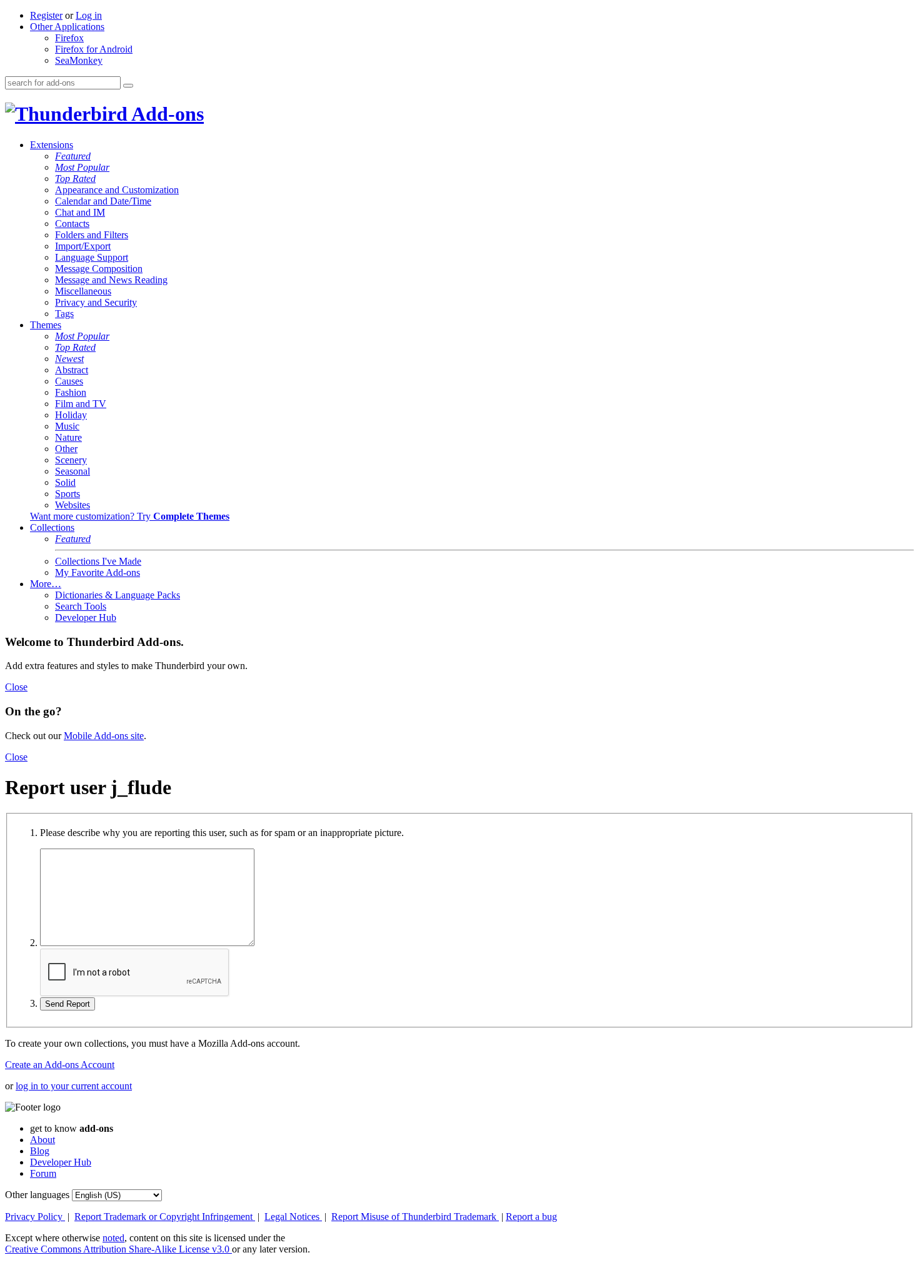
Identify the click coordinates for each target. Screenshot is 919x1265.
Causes (69, 381)
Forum (43, 1173)
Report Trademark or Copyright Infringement (164, 1216)
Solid (65, 482)
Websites (72, 505)
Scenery (71, 460)
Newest (69, 358)
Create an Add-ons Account (59, 1064)
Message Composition (99, 268)
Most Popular (82, 167)
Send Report (67, 1004)
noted (113, 1237)
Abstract (71, 370)
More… (45, 583)
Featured (73, 156)
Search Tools (80, 606)
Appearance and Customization (117, 189)
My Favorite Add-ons (97, 572)
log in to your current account (74, 1086)
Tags (64, 313)
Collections (52, 527)
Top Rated (75, 178)
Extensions (51, 144)
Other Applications (67, 26)
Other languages (37, 1194)
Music (67, 426)
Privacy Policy (35, 1216)
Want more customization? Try (129, 516)
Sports (67, 493)
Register (46, 15)
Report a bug (531, 1216)
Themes (45, 325)
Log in (89, 15)
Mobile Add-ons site (104, 735)
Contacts (72, 223)
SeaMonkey (79, 60)
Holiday (71, 415)
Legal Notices (293, 1216)
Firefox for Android (94, 49)
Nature (68, 437)
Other (66, 448)
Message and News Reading (111, 280)
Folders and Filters (91, 234)
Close (16, 687)
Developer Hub (85, 617)
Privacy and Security (96, 302)
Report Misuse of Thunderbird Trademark (415, 1216)
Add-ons (166, 114)
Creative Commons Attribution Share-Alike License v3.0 (118, 1249)
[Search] (128, 86)
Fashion (70, 392)
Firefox (69, 38)
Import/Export (83, 246)
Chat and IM (80, 212)
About (42, 1139)
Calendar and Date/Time (103, 201)
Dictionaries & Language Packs (117, 595)
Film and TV (80, 403)
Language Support (91, 257)
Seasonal (72, 471)
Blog (39, 1151)
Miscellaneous (83, 291)
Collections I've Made (98, 561)
